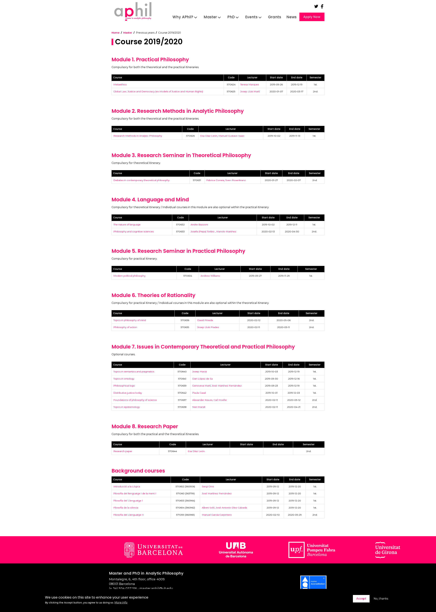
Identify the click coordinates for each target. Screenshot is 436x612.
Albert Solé (208, 507)
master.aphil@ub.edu (156, 588)
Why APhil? (181, 17)
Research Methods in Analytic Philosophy (137, 135)
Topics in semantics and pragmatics (133, 371)
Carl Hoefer (220, 400)
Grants (274, 16)
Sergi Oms (208, 486)
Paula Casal (199, 392)
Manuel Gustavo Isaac (231, 135)
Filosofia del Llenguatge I (128, 500)
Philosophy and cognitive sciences (133, 231)
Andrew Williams (210, 275)
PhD (230, 17)
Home (116, 32)
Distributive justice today (127, 392)
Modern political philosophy (129, 275)
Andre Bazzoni (199, 224)
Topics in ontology (123, 378)
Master (209, 17)
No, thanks (381, 598)
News (291, 16)
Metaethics (120, 84)
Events (250, 17)
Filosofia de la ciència (125, 507)
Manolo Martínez (226, 231)
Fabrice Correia (215, 180)
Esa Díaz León (208, 135)
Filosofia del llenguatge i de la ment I (134, 493)
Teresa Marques (249, 84)
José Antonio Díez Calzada (231, 507)
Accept (361, 598)
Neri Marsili (198, 407)
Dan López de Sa (202, 378)
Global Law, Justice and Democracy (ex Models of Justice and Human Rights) (158, 91)
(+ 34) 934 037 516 (123, 588)
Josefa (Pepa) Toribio (203, 231)
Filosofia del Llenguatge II (128, 514)
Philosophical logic (124, 385)
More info (120, 602)
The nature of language (127, 224)
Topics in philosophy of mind (129, 320)
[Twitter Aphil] (316, 6)
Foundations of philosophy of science (135, 400)
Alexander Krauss (202, 400)
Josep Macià (199, 371)
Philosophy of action (125, 327)
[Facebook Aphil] (322, 6)
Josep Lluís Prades (208, 327)
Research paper (122, 451)
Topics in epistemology (126, 407)
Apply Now (311, 17)
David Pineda (205, 320)
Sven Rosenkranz (235, 180)
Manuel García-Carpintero (217, 514)
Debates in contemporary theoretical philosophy (141, 180)
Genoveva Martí (201, 385)
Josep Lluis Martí (250, 91)
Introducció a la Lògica (126, 486)
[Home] (132, 11)
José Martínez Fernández (227, 385)
